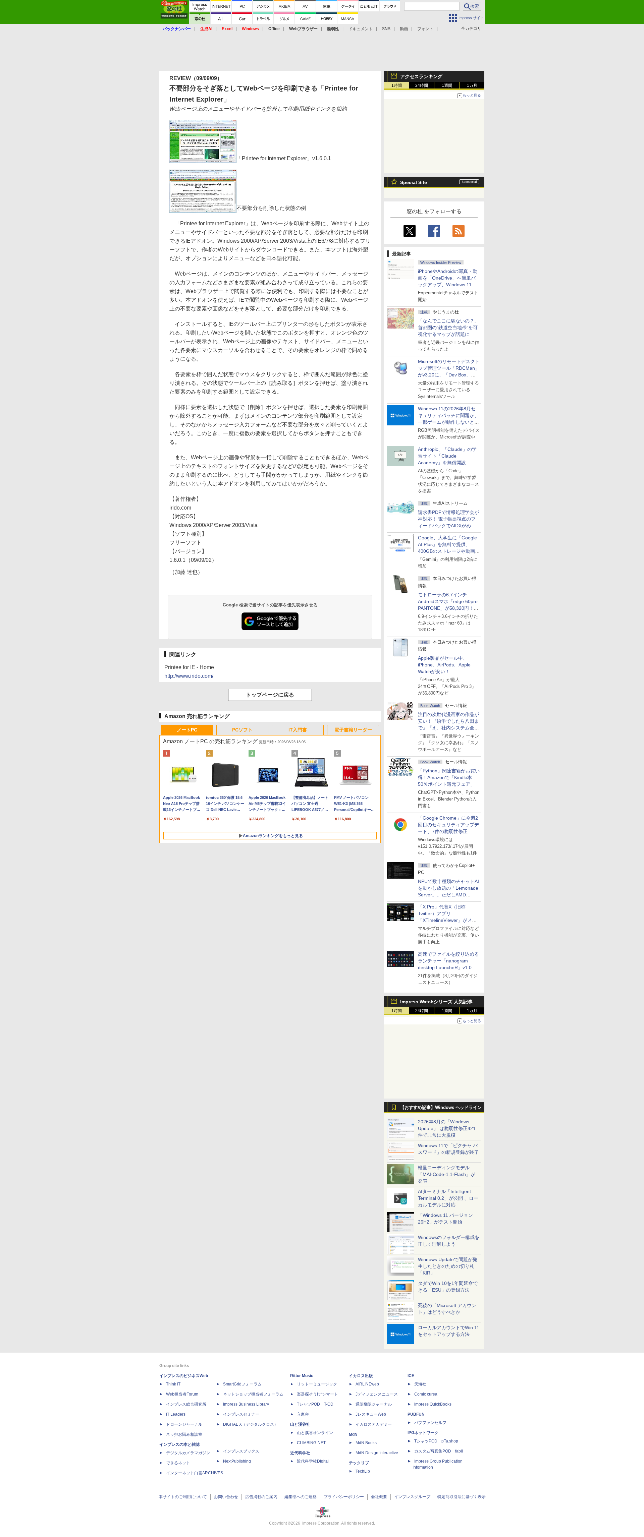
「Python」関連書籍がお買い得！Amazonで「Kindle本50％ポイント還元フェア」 (449, 777)
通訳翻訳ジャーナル (374, 1404)
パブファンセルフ (430, 1422)
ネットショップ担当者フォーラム (253, 1394)
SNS (386, 28)
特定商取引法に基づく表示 (461, 1496)
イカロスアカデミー (374, 1424)
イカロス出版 (361, 1375)
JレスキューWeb (371, 1414)
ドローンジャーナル (184, 1424)
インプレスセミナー (241, 1414)
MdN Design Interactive (377, 1453)
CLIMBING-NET (311, 1442)
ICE (411, 1375)
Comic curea (425, 1394)
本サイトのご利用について (183, 1496)
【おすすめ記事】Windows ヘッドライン (441, 1107)
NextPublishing (237, 1461)
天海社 (420, 1384)
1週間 (447, 85)
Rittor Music (301, 1375)
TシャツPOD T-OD (315, 1404)
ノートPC (187, 729)
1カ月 (472, 85)
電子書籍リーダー (353, 729)
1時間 (396, 85)
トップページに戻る (270, 695)
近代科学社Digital (313, 1461)
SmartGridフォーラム (242, 1384)
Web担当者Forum (182, 1394)
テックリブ (359, 1463)
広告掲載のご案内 (261, 1496)
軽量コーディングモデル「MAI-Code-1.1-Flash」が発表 (446, 1174)
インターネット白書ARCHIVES (194, 1473)
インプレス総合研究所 (186, 1404)
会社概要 (379, 1496)
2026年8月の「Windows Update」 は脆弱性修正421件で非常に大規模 (447, 1128)
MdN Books (366, 1442)
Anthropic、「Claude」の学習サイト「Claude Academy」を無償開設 (447, 456)
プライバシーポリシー (344, 1496)
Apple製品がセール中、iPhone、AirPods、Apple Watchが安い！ (444, 664)
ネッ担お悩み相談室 (184, 1434)
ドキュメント (360, 28)
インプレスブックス (241, 1451)
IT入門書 (297, 729)
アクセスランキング (421, 76)
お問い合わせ (226, 1496)
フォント (425, 28)
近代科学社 (300, 1453)
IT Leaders (175, 1414)
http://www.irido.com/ (188, 676)
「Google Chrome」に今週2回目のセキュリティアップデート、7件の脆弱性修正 (448, 824)
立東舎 (303, 1414)
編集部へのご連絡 (300, 1496)
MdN (353, 1434)
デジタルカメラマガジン (188, 1453)
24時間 (421, 85)
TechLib (363, 1471)
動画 (404, 28)
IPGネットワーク (423, 1432)
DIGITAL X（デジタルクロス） (250, 1424)
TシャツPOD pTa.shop (436, 1441)
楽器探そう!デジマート (317, 1394)
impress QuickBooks (432, 1404)
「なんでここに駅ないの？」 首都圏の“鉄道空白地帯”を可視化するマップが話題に (451, 327)
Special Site (413, 182)
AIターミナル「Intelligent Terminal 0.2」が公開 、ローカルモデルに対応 (448, 1198)
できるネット (178, 1463)
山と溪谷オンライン (315, 1432)
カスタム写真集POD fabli (438, 1451)
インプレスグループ (412, 1496)
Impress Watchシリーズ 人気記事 (436, 1001)
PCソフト (242, 729)
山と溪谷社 (300, 1424)
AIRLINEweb (367, 1384)
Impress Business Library (246, 1404)
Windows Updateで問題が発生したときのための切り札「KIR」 (447, 1266)
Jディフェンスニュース (377, 1394)
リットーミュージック (317, 1384)
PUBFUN (416, 1414)
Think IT (173, 1384)
